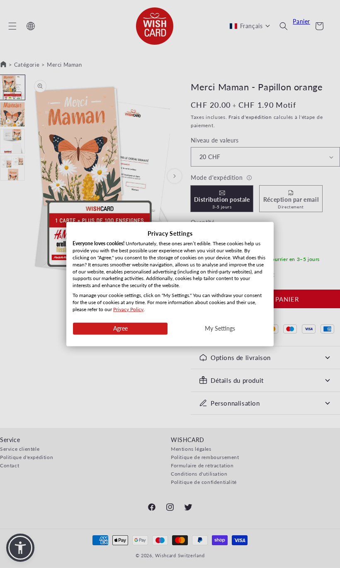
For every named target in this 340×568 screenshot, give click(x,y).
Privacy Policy (128, 309)
